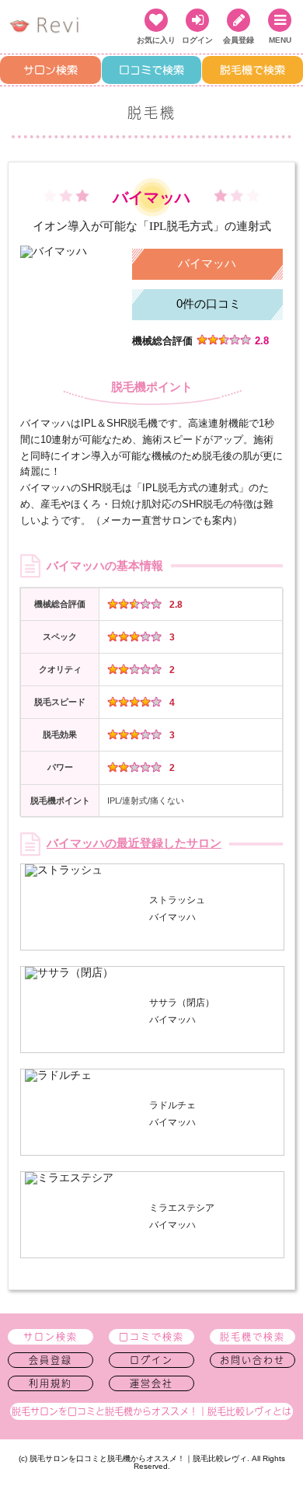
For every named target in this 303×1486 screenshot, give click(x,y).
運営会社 (151, 1383)
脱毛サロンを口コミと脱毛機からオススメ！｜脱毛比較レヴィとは (151, 1411)
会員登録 (50, 1360)
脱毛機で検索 (252, 70)
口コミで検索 (151, 70)
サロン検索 (50, 70)
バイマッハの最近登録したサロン (134, 843)
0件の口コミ (208, 303)
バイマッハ (207, 263)
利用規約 (50, 1383)
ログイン (151, 1360)
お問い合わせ (252, 1360)
